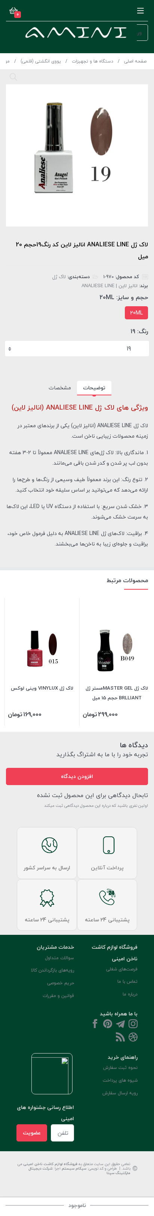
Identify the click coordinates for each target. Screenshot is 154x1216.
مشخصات (60, 387)
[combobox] (77, 348)
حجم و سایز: (132, 297)
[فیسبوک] (94, 1024)
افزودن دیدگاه (77, 776)
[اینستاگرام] (133, 1024)
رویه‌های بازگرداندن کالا (52, 970)
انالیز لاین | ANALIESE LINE (109, 286)
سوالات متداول (59, 958)
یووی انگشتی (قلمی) (41, 61)
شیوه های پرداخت (120, 1080)
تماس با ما (127, 981)
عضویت (32, 1132)
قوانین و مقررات (58, 996)
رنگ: (142, 331)
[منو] (140, 10)
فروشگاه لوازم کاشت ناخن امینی (50, 1164)
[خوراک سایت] (120, 1038)
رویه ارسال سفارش (120, 1093)
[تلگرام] (120, 1024)
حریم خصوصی (60, 983)
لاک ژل (59, 277)
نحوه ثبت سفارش (120, 1067)
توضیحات (94, 387)
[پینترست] (107, 1024)
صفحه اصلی (135, 61)
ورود (137, 32)
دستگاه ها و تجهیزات (92, 61)
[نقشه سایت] (133, 1038)
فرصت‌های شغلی (122, 969)
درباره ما (130, 994)
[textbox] (77, 348)
